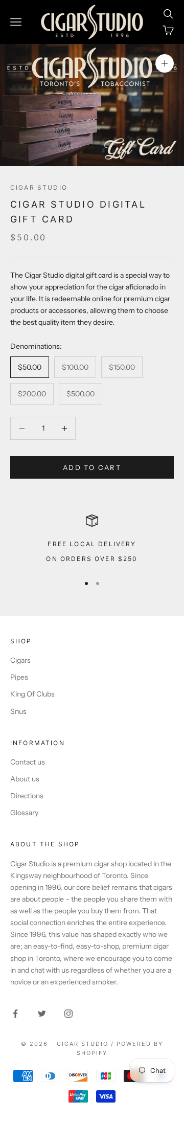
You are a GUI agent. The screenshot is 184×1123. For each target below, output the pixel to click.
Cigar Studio (38, 187)
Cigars (20, 660)
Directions (26, 795)
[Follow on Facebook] (15, 1013)
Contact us (27, 762)
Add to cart (92, 467)
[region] (92, 539)
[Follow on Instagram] (68, 1013)
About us (24, 778)
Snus (18, 711)
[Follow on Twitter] (42, 1013)
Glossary (24, 812)
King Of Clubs (32, 694)
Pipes (19, 677)
